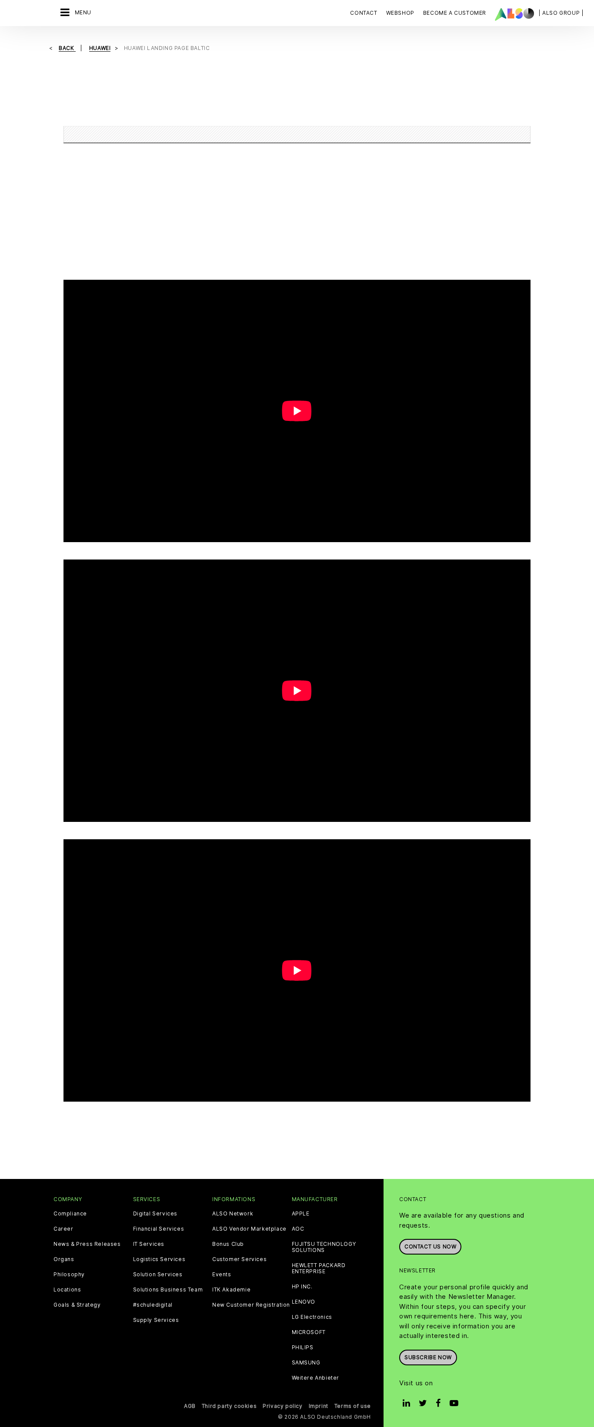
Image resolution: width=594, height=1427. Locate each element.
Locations (67, 1290)
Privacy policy (282, 1406)
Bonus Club (228, 1244)
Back (67, 48)
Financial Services (158, 1229)
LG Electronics (312, 1317)
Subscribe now (428, 1357)
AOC (298, 1229)
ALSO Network (232, 1214)
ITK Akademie (231, 1290)
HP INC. (302, 1287)
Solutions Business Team (168, 1290)
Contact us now (430, 1246)
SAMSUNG (306, 1363)
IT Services (149, 1244)
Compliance (70, 1214)
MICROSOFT (309, 1332)
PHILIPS (303, 1347)
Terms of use (352, 1406)
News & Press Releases (87, 1244)
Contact (363, 13)
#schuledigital (153, 1305)
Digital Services (155, 1214)
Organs (63, 1259)
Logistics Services (159, 1259)
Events (221, 1274)
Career (63, 1229)
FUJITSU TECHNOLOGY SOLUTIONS (324, 1247)
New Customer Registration (251, 1305)
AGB (190, 1406)
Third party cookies (229, 1406)
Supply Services (156, 1320)
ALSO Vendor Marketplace (249, 1229)
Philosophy (69, 1274)
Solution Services (158, 1274)
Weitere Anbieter (316, 1378)
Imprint (318, 1406)
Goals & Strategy (77, 1305)
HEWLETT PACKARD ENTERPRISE (319, 1268)
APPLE (301, 1214)
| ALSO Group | (561, 13)
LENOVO (304, 1302)
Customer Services (239, 1259)
